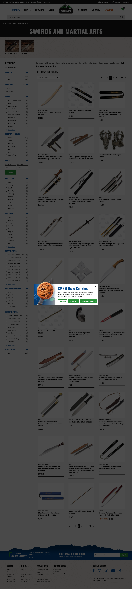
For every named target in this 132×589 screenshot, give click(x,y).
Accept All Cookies (88, 301)
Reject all (73, 301)
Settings (63, 301)
